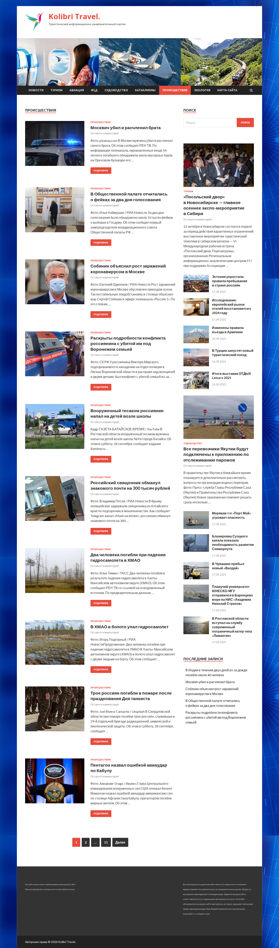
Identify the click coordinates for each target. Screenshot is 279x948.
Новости (36, 90)
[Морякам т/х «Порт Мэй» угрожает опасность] (196, 528)
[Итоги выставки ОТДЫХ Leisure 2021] (196, 388)
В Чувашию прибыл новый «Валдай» (228, 566)
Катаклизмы (145, 90)
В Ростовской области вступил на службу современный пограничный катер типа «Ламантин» (232, 626)
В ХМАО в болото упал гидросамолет (129, 626)
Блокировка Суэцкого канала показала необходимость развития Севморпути (233, 542)
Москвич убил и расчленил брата (125, 127)
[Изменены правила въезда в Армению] (196, 342)
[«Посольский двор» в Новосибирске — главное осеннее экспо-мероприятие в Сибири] (218, 188)
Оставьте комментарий (104, 133)
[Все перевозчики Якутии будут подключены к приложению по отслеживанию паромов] (218, 440)
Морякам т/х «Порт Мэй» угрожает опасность (231, 515)
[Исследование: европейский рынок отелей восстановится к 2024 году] (196, 314)
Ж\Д (94, 90)
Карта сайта (227, 90)
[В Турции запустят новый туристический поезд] (196, 365)
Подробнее (101, 170)
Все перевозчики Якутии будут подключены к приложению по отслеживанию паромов (216, 454)
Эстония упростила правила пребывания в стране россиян (229, 281)
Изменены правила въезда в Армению (228, 330)
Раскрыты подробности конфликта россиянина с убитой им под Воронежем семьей (128, 343)
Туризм (56, 90)
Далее (120, 842)
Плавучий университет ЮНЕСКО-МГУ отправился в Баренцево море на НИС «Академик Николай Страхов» (232, 595)
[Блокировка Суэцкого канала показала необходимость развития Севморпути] (196, 550)
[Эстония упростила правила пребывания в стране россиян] (196, 291)
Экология (202, 90)
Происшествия (175, 90)
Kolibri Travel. (74, 16)
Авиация (76, 90)
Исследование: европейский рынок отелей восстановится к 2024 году (231, 306)
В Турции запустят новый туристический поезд (232, 353)
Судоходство (116, 90)
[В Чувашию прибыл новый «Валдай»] (196, 578)
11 (106, 842)
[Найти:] (218, 122)
